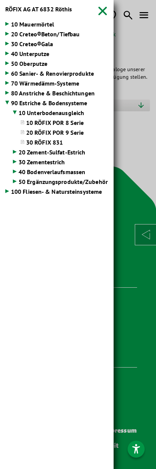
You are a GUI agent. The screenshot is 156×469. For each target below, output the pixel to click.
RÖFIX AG (38, 9)
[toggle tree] (56, 25)
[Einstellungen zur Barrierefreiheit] (136, 449)
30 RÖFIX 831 (44, 142)
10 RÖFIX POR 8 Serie (55, 122)
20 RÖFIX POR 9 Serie (55, 132)
